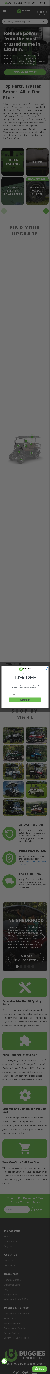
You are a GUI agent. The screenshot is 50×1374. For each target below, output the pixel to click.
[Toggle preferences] (4, 1361)
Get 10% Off (25, 700)
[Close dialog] (46, 668)
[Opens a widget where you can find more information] (39, 1369)
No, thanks (25, 705)
